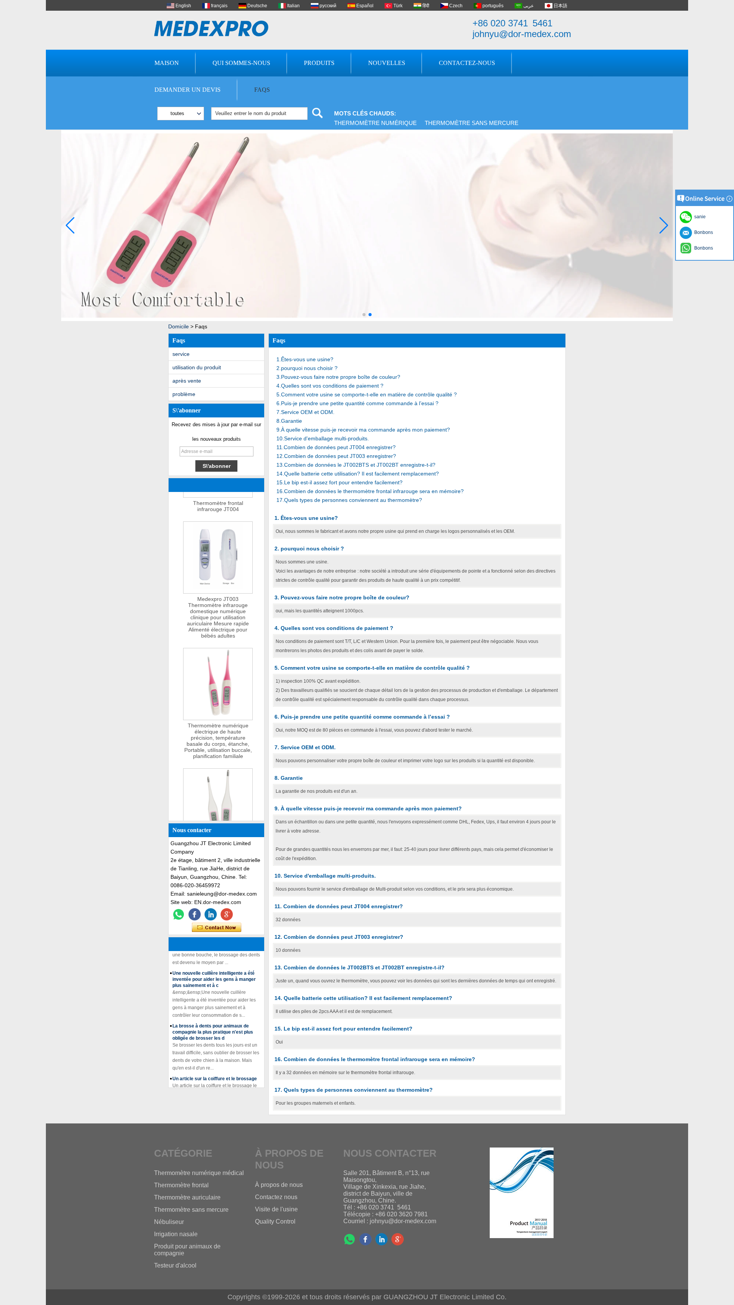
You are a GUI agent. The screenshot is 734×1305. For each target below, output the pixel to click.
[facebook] (194, 914)
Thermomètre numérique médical (199, 1173)
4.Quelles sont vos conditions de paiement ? (329, 386)
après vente (186, 381)
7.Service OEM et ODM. (305, 412)
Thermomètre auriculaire (187, 1197)
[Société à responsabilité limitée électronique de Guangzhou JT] (211, 28)
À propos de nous (279, 1185)
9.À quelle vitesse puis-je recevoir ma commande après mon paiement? (363, 430)
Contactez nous (276, 1197)
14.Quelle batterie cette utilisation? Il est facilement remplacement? (357, 474)
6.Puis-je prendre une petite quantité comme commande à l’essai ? (357, 403)
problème (183, 394)
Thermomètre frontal (181, 1185)
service (181, 354)
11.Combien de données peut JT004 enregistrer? (336, 447)
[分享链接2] (227, 914)
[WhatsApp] (178, 914)
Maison (166, 63)
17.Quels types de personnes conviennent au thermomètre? (349, 500)
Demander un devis (187, 89)
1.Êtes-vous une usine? (304, 359)
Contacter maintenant (216, 928)
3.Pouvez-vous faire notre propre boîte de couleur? (338, 377)
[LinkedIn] (211, 914)
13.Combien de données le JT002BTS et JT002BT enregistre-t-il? (355, 465)
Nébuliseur (169, 1222)
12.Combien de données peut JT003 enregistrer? (336, 456)
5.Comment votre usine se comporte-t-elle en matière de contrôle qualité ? (366, 394)
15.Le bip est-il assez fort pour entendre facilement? (339, 482)
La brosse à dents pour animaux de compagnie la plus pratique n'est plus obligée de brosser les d (212, 1023)
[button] (363, 314)
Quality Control (275, 1221)
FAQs (262, 89)
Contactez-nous (467, 63)
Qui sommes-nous (241, 63)
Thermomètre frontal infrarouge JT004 (218, 497)
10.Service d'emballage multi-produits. (322, 438)
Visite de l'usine (276, 1209)
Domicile (178, 326)
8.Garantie (289, 421)
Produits (319, 63)
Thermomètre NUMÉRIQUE (375, 123)
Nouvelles (386, 63)
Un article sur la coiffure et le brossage (214, 1070)
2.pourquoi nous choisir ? (307, 368)
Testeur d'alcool (175, 1265)
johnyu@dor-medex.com (522, 34)
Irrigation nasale (176, 1234)
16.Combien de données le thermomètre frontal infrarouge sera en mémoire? (370, 491)
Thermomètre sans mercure (471, 123)
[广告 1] (367, 319)
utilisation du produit (196, 367)
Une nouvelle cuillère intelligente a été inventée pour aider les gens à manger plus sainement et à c (214, 970)
